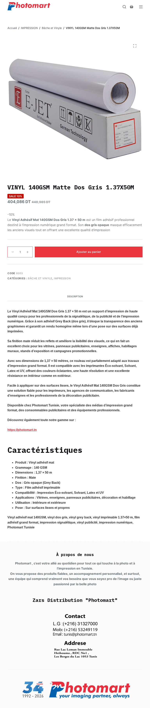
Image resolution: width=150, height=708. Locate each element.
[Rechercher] (124, 6)
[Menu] (141, 7)
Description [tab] (75, 296)
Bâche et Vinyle (40, 278)
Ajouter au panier (88, 252)
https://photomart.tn (22, 429)
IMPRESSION (62, 278)
